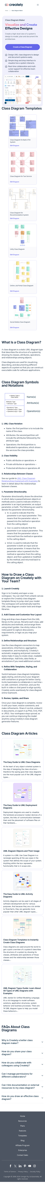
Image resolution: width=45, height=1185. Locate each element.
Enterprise (22, 1150)
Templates (22, 1135)
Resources (22, 1121)
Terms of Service (10, 1171)
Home (6, 10)
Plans (22, 1126)
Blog (22, 1140)
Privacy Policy (23, 1171)
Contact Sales (22, 1155)
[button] (38, 5)
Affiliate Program (22, 1145)
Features (22, 1131)
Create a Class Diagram (22, 47)
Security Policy (35, 1171)
